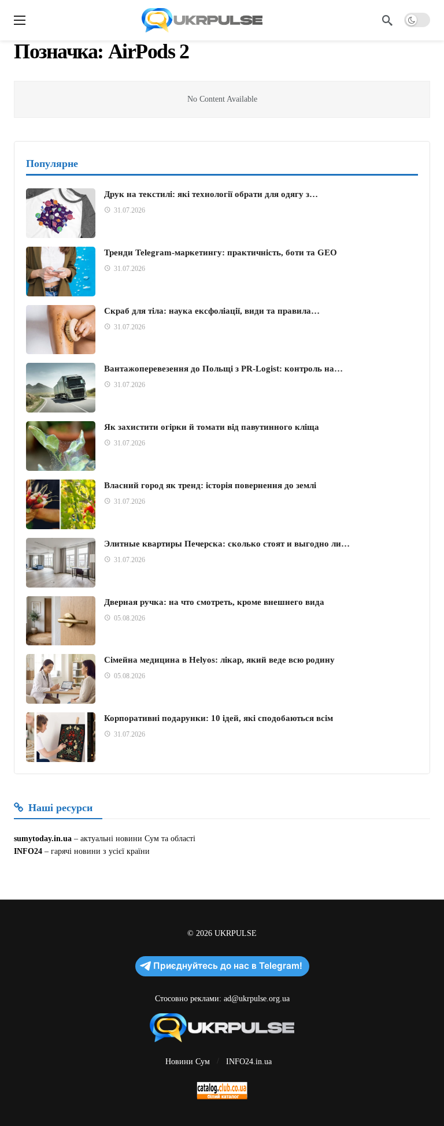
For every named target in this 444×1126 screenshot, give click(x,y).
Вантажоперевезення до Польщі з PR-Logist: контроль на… (223, 368)
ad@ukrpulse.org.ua (257, 998)
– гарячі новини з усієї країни (96, 851)
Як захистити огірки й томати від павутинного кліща (211, 427)
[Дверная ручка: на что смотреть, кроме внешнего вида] (60, 621)
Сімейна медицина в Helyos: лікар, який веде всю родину (219, 659)
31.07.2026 (129, 210)
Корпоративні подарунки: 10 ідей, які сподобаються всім (218, 718)
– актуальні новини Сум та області (133, 838)
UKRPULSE (235, 933)
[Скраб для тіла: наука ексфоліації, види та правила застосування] (60, 330)
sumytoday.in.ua (43, 838)
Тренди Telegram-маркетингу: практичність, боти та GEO (220, 252)
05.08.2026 (129, 618)
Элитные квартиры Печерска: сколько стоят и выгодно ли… (227, 543)
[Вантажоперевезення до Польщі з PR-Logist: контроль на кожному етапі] (60, 388)
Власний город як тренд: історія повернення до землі (210, 485)
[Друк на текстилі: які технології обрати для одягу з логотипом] (60, 213)
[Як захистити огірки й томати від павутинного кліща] (60, 446)
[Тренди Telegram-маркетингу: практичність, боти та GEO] (60, 271)
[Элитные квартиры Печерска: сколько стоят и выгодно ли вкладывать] (60, 563)
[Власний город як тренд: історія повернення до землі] (60, 504)
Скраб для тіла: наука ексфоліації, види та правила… (212, 310)
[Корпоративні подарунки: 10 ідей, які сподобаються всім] (60, 737)
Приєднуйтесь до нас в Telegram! (227, 965)
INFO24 (28, 851)
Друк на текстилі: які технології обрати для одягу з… (211, 194)
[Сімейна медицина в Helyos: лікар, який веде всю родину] (60, 679)
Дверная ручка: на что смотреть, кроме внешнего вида (214, 602)
